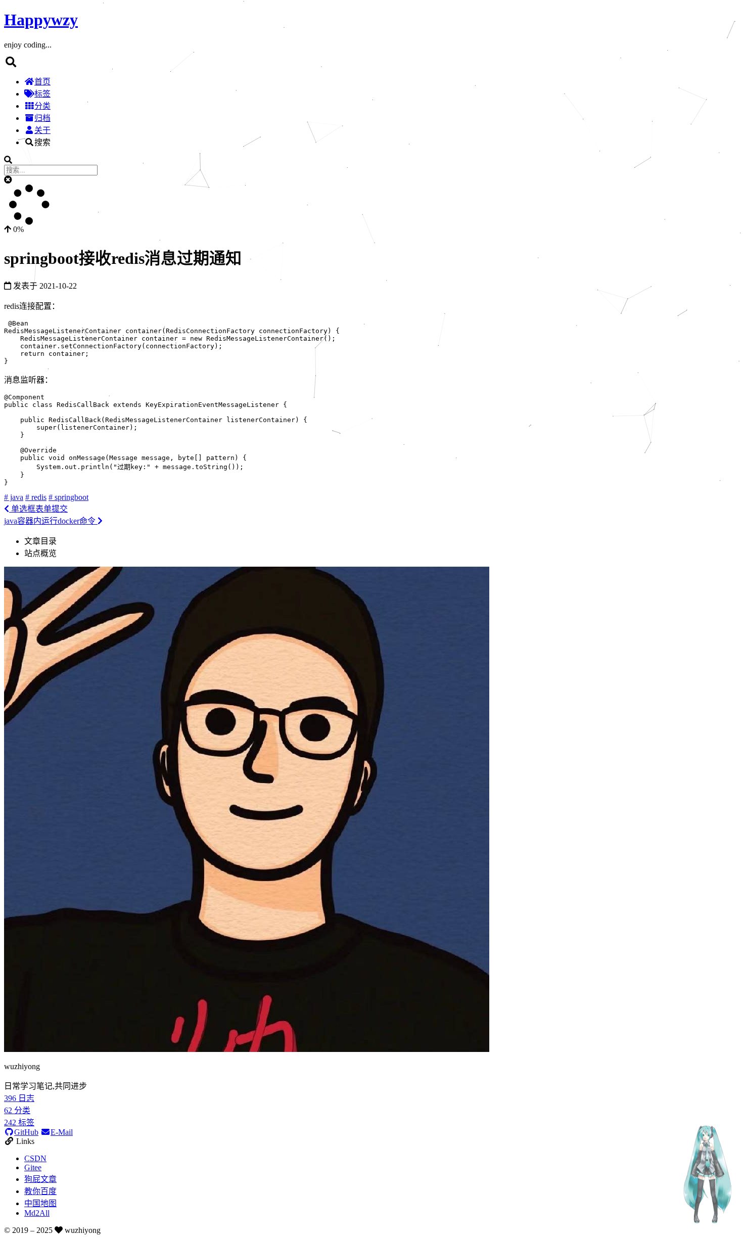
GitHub (26, 1132)
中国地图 (40, 1203)
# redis (36, 497)
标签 (42, 93)
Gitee (32, 1167)
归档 (42, 118)
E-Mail (62, 1132)
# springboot (68, 497)
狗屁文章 (40, 1179)
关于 (42, 130)
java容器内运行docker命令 (51, 521)
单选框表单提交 (38, 508)
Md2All (37, 1213)
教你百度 (40, 1191)
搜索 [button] (42, 142)
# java (13, 497)
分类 (42, 106)
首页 (42, 81)
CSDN (35, 1158)
